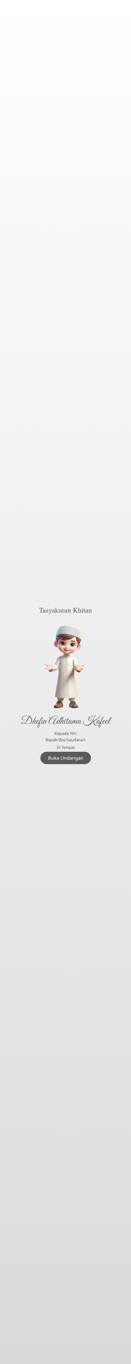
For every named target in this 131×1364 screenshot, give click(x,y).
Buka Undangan (65, 758)
